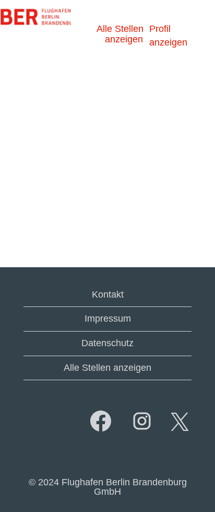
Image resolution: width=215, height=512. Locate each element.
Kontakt (108, 294)
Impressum (108, 318)
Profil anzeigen (168, 36)
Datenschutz (107, 343)
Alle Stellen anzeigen (120, 34)
